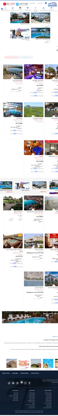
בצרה (40, 83)
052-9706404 (39, 85)
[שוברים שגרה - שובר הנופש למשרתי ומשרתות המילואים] (20, 8)
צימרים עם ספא (24, 369)
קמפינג (33, 403)
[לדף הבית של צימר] (52, 6)
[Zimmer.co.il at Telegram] (17, 382)
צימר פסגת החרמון (25, 39)
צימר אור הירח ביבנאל (25, 24)
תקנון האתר (15, 373)
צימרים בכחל (48, 397)
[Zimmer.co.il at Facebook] (29, 382)
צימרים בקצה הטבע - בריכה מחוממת (42, 39)
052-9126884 (19, 123)
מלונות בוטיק (15, 399)
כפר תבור (38, 121)
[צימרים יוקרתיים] (28, 8)
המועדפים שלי (40, 3)
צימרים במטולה (48, 399)
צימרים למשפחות (31, 400)
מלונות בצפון (15, 400)
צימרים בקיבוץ (20, 14)
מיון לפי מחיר (21, 57)
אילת (39, 251)
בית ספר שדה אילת (39, 287)
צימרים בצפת (48, 402)
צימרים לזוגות (32, 399)
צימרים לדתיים (27, 14)
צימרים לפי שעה (31, 402)
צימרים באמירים (48, 393)
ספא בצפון (16, 397)
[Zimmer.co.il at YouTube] (21, 381)
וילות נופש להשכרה (35, 10)
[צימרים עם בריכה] (44, 8)
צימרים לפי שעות (5, 10)
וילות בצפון (16, 394)
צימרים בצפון (32, 3)
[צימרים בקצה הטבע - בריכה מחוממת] (40, 28)
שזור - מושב (17, 121)
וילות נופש (16, 393)
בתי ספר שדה (32, 406)
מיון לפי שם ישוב (29, 57)
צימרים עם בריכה (44, 10)
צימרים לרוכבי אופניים (30, 405)
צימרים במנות (48, 406)
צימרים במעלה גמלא (47, 408)
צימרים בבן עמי (48, 400)
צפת (19, 254)
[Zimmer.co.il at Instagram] (25, 382)
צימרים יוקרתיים (27, 10)
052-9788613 (39, 217)
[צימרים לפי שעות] (5, 8)
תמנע (40, 215)
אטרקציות (12, 14)
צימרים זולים (32, 394)
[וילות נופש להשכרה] (36, 8)
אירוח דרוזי (13, 10)
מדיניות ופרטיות (35, 373)
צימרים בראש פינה (47, 403)
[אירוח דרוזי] (13, 8)
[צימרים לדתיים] (28, 13)
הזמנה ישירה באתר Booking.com (35, 253)
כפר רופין (18, 83)
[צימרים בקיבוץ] (20, 13)
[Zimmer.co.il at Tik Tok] (9, 382)
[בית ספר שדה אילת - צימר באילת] (33, 286)
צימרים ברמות (48, 405)
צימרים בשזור (48, 396)
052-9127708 (19, 256)
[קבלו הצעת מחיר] (21, 5)
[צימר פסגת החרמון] (19, 28)
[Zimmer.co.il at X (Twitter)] (13, 382)
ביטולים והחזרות (24, 373)
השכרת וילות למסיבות (13, 396)
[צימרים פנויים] (51, 8)
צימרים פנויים (51, 10)
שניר (18, 215)
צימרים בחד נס (48, 394)
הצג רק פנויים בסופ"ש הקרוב (11, 57)
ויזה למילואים (20, 10)
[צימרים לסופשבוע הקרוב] (7, 5)
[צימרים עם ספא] (24, 367)
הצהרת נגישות (6, 373)
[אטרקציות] (13, 13)
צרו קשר (17, 5)
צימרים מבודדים (36, 369)
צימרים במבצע (32, 393)
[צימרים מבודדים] (36, 367)
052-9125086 (39, 161)
